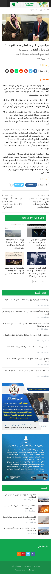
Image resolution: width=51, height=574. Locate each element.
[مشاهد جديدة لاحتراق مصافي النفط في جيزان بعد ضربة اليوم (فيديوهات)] (43, 509)
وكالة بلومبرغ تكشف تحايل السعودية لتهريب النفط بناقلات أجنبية (27, 360)
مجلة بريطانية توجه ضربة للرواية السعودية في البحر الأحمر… (20, 496)
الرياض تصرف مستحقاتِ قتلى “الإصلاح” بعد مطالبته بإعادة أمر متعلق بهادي (39, 203)
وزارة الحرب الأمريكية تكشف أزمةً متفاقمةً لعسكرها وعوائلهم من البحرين (25, 313)
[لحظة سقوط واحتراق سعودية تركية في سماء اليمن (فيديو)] (43, 531)
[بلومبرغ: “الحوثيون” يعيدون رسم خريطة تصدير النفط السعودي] (36, 230)
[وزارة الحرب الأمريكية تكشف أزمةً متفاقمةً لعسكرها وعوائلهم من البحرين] (14, 230)
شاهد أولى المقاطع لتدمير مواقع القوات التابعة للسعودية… (19, 518)
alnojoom (32, 570)
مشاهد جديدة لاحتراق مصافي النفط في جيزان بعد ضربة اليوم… (20, 507)
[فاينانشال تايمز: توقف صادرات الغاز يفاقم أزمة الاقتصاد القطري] (14, 258)
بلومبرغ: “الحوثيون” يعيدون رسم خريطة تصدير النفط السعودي (26, 299)
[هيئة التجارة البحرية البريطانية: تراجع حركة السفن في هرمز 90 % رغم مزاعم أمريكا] (36, 258)
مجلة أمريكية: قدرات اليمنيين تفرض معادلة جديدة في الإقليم (27, 370)
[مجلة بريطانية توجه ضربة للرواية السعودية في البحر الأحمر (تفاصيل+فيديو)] (43, 498)
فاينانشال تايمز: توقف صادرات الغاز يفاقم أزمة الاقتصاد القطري (26, 335)
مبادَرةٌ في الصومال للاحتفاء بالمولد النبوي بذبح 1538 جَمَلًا (28, 346)
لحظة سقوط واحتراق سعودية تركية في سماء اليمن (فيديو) (20, 529)
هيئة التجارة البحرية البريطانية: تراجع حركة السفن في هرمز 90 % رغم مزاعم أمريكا (25, 325)
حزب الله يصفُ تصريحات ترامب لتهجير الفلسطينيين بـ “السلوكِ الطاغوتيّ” (12, 203)
